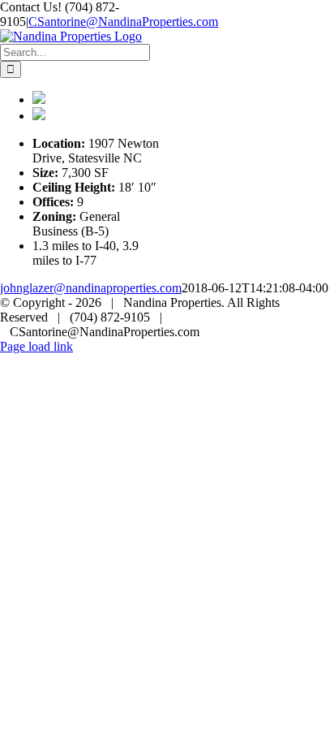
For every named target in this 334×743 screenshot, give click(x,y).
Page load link (36, 346)
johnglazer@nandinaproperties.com (91, 288)
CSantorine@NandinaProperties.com (123, 21)
